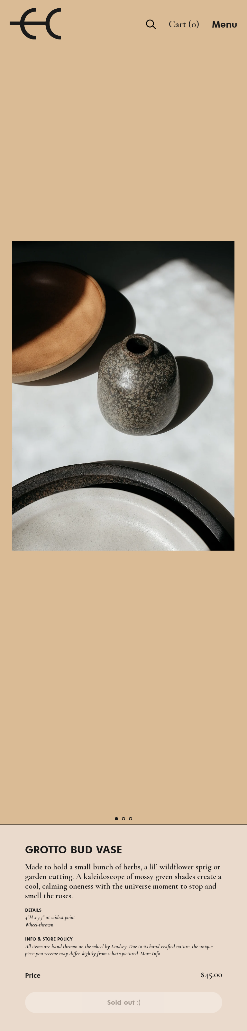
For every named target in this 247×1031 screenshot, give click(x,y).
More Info (150, 953)
